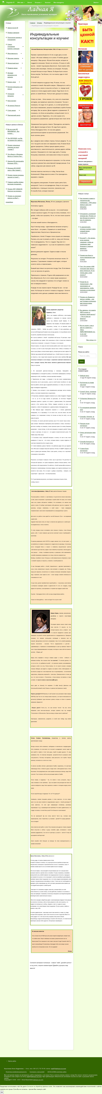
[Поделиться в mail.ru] (45, 1015)
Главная (32, 23)
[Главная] (3, 2)
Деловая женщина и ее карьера (12, 75)
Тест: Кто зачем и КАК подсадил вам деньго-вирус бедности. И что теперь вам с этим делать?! (87, 271)
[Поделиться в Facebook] (45, 1000)
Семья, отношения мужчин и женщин (13, 46)
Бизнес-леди (12, 82)
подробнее (9, 202)
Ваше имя (82, 175)
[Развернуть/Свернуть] (23, 46)
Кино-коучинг (12, 100)
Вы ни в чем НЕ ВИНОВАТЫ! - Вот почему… (13, 131)
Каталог (48, 2)
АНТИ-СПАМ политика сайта (57, 1072)
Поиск (81, 361)
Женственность (13, 53)
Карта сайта (12, 1061)
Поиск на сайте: (83, 352)
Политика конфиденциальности (16, 1072)
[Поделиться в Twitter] (45, 1047)
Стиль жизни (12, 110)
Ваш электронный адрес (85, 168)
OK (2, 1092)
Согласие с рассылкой (37, 1072)
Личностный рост (13, 63)
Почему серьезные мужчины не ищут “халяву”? (14, 147)
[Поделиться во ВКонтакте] (45, 984)
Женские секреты (13, 58)
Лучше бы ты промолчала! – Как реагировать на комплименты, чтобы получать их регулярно (87, 286)
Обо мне (20, 2)
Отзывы (38, 2)
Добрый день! (84, 375)
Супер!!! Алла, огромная (88, 391)
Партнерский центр (14, 115)
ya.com (63, 1068)
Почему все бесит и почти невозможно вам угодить (87, 257)
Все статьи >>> (91, 340)
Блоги (30, 2)
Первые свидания (13, 32)
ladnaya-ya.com (38, 1080)
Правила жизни (13, 68)
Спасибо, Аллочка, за (87, 416)
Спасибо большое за (87, 441)
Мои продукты (59, 2)
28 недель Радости (14, 105)
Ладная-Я (10, 2)
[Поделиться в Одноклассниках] (45, 1031)
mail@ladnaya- (56, 1068)
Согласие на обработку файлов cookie (39, 1086)
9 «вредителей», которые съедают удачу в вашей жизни (88, 229)
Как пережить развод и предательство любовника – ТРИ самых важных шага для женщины (88, 203)
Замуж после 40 (13, 28)
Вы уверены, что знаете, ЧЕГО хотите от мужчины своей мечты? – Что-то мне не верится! (88, 314)
